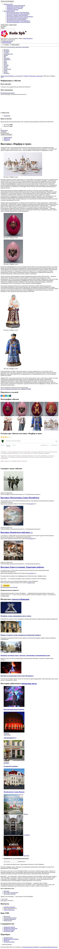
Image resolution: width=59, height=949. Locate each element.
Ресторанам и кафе (9, 931)
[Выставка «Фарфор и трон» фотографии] (8, 415)
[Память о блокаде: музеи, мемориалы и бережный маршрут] (11, 632)
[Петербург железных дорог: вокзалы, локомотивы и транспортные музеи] (11, 652)
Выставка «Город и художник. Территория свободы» (22, 567)
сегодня (9, 47)
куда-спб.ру (4, 900)
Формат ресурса (8, 920)
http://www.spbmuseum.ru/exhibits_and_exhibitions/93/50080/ (16, 389)
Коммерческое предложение (11, 939)
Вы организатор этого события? (9, 587)
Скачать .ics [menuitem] (7, 140)
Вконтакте (6, 891)
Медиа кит (6, 940)
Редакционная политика (10, 917)
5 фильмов (26, 855)
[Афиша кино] (13, 855)
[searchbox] (29, 28)
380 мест (26, 814)
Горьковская (7, 115)
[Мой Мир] (6, 396)
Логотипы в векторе (9, 941)
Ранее (14, 445)
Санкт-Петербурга (28, 38)
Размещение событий (9, 927)
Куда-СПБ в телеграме (9, 894)
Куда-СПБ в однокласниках (11, 892)
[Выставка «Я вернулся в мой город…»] (29, 516)
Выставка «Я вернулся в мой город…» (17, 532)
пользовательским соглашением (30, 947)
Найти (2, 27)
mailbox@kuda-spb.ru (9, 909)
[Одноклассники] (4, 396)
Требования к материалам (10, 928)
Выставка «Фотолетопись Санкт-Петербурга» (20, 498)
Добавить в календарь (6, 134)
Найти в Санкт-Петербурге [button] (7, 1)
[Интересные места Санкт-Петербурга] (13, 814)
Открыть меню (4, 24)
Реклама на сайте (8, 937)
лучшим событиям (6, 42)
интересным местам (7, 41)
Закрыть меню (13, 24)
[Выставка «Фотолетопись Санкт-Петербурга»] (29, 481)
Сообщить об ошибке (9, 907)
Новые (2, 445)
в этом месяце (25, 47)
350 (30, 503)
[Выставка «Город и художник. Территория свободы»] (29, 551)
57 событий (27, 835)
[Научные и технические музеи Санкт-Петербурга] (11, 673)
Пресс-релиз (7, 916)
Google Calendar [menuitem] (8, 137)
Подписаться (21, 861)
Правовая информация (10, 919)
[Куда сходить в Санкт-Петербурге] (17, 37)
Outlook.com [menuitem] (7, 138)
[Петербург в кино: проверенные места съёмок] (11, 613)
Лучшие (8, 445)
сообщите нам (30, 582)
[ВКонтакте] (1, 396)
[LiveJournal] (10, 396)
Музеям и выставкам (9, 929)
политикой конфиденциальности (49, 947)
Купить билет (4, 130)
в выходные (18, 47)
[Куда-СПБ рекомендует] (13, 835)
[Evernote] (8, 396)
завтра (13, 47)
